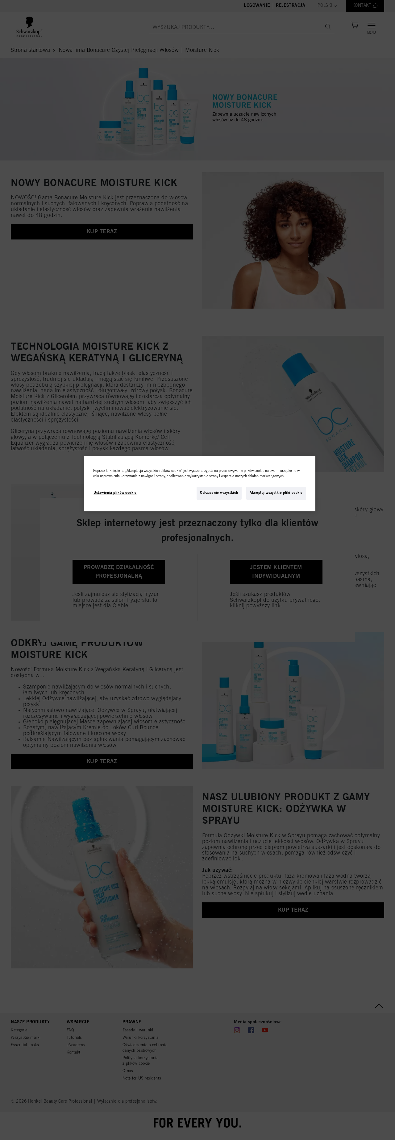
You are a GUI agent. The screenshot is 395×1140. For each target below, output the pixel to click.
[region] (199, 483)
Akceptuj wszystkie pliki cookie (276, 492)
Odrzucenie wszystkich (219, 492)
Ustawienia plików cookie (115, 492)
